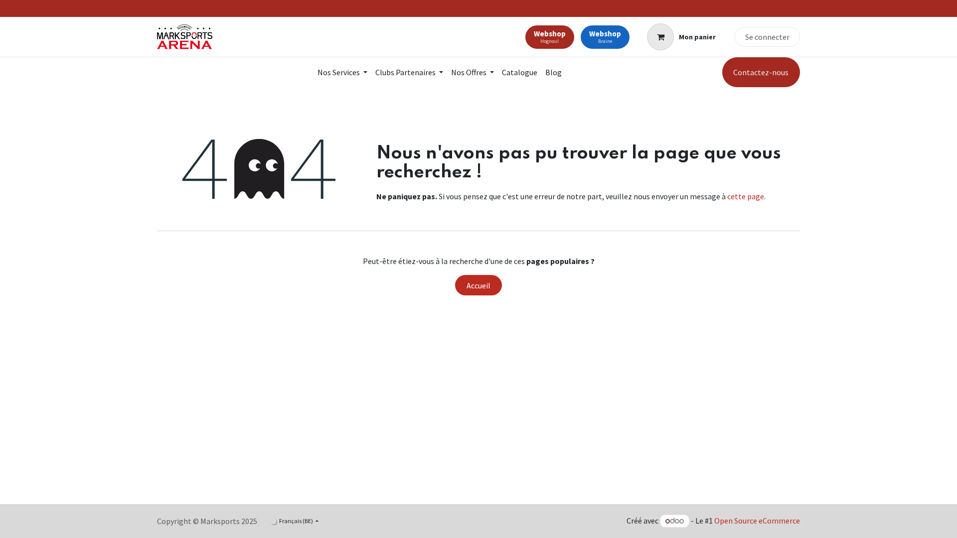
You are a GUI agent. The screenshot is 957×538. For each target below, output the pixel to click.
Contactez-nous (761, 72)
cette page (745, 196)
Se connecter (767, 37)
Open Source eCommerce (757, 521)
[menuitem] (342, 72)
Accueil (478, 285)
